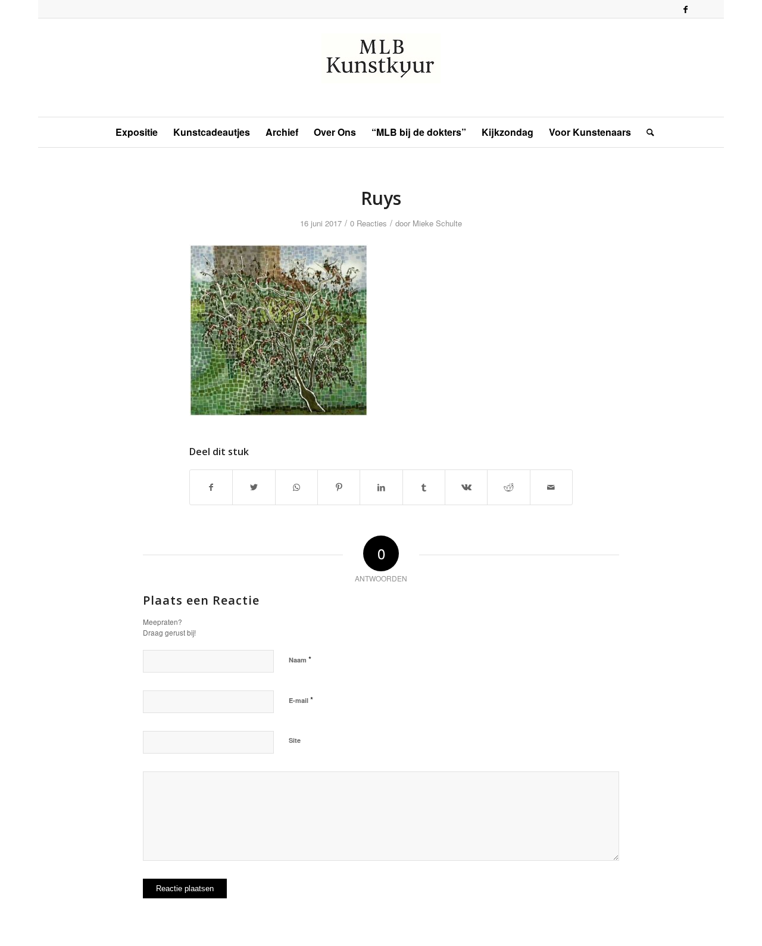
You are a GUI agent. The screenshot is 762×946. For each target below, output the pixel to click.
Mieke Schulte (437, 223)
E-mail (301, 699)
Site (295, 740)
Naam (300, 659)
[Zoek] (646, 132)
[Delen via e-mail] (551, 487)
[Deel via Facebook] (211, 487)
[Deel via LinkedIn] (381, 487)
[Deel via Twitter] (253, 487)
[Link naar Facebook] (685, 9)
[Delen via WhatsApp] (296, 487)
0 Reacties (368, 223)
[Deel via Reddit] (508, 487)
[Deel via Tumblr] (424, 487)
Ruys (381, 198)
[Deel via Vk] (466, 487)
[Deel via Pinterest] (339, 487)
